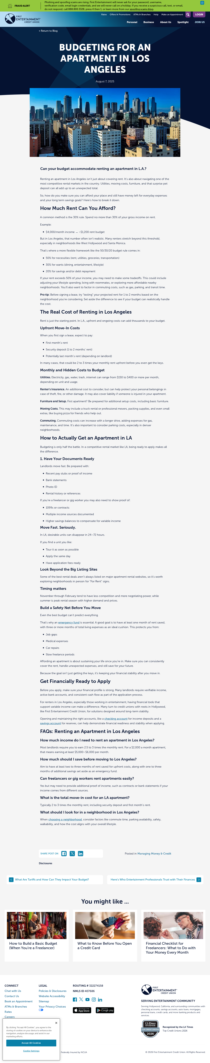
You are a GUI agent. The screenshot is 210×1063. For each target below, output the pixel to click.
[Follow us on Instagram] (94, 1000)
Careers (10, 1017)
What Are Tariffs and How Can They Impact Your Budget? (52, 879)
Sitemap (44, 1001)
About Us (165, 22)
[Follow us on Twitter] (81, 1000)
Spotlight (183, 22)
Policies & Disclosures (52, 991)
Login (199, 14)
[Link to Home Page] (23, 19)
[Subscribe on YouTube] (87, 1000)
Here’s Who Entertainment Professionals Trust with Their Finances (153, 879)
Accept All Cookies (31, 1043)
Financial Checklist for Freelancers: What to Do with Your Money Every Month (171, 947)
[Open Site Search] (188, 15)
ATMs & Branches (142, 14)
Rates (104, 14)
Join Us (200, 22)
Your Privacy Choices (52, 1006)
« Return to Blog (48, 30)
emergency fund (68, 622)
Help (156, 14)
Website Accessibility (52, 996)
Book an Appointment (18, 1001)
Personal (132, 22)
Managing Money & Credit (154, 853)
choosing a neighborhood (65, 819)
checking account (115, 718)
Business (148, 22)
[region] (31, 1039)
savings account (50, 723)
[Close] (56, 1023)
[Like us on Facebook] (75, 1000)
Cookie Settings (31, 1051)
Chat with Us (13, 991)
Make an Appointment (172, 14)
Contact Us (12, 996)
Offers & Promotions (120, 14)
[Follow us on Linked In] (100, 1000)
